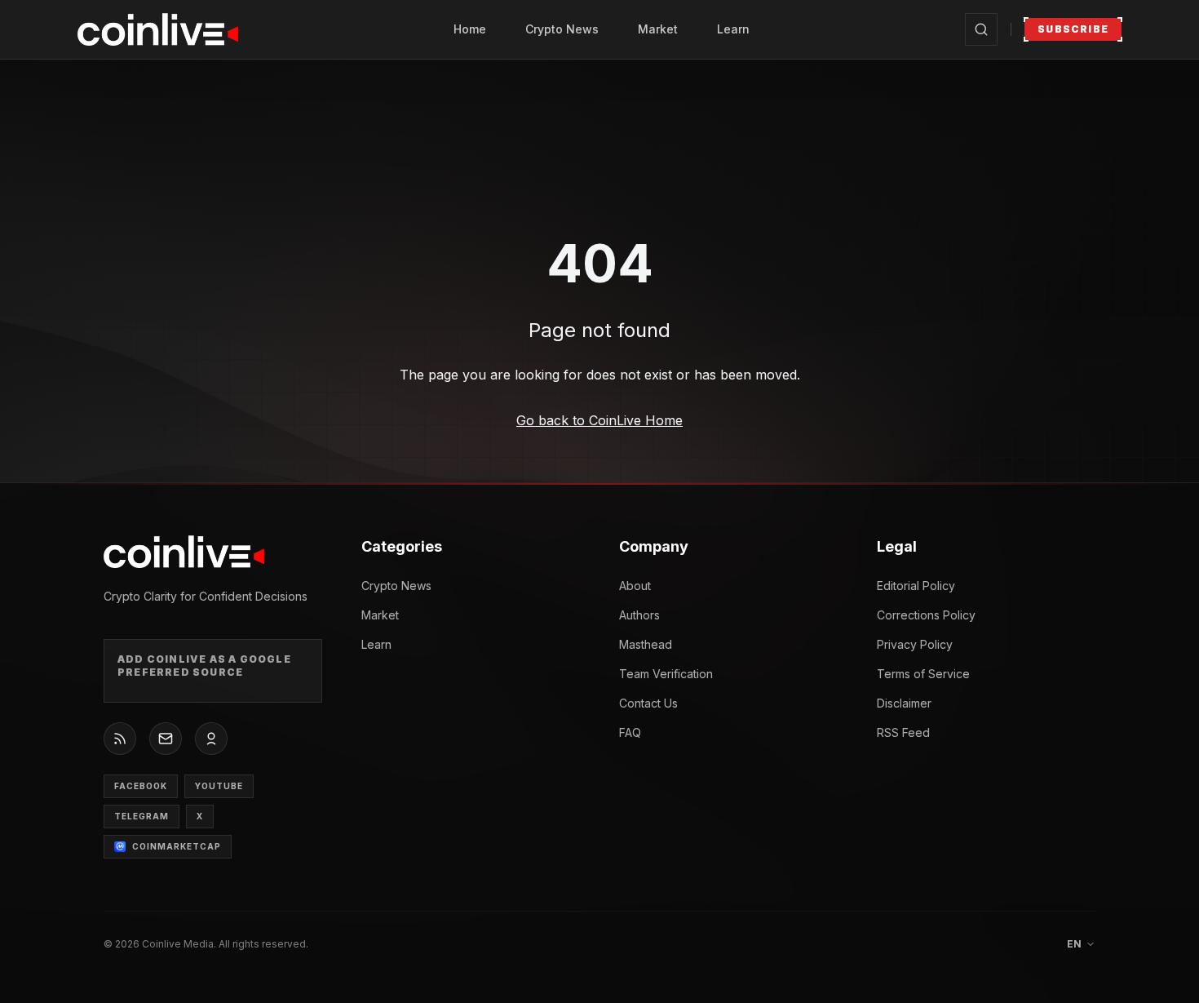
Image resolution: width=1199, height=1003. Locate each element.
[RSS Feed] (120, 738)
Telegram (141, 816)
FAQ (630, 732)
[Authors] (211, 738)
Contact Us (648, 703)
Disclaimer (904, 703)
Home (469, 29)
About (635, 585)
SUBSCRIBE (1073, 29)
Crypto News (562, 29)
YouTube (219, 786)
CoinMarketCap (176, 846)
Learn (733, 29)
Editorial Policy (916, 585)
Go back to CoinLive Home (599, 420)
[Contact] (165, 738)
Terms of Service (923, 674)
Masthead (645, 644)
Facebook (140, 786)
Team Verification (666, 674)
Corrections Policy (926, 615)
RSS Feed (903, 732)
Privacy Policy (915, 644)
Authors (639, 615)
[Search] (981, 29)
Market (658, 29)
